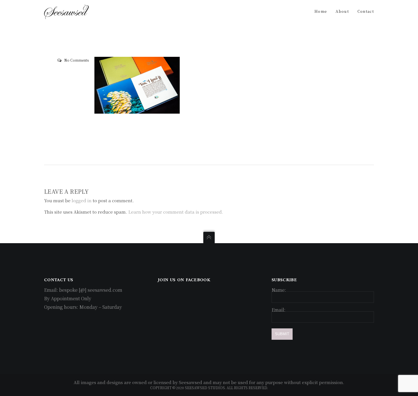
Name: (279, 290)
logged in (82, 200)
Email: (278, 310)
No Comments (76, 60)
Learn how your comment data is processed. (175, 212)
